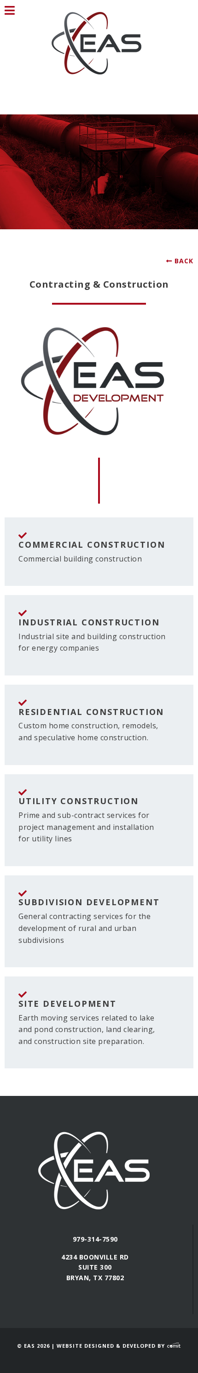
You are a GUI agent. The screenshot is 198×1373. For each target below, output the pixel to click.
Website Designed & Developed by (112, 1345)
